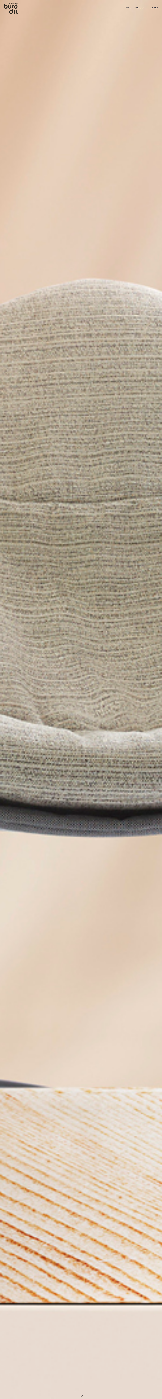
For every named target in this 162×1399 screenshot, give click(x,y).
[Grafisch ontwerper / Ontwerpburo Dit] (11, 7)
